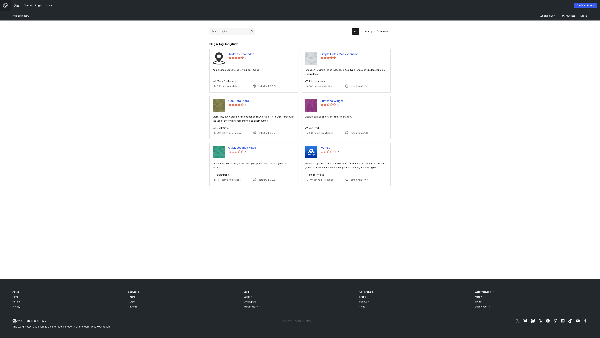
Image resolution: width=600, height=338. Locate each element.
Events (362, 296)
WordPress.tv (252, 306)
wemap (325, 147)
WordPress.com (484, 291)
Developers (250, 301)
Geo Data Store (238, 100)
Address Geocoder (241, 54)
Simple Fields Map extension (339, 54)
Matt (478, 296)
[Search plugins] (252, 31)
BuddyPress (482, 306)
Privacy (16, 306)
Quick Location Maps (242, 147)
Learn (247, 291)
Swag (363, 306)
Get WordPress (585, 5)
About (15, 291)
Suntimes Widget (331, 100)
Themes (132, 296)
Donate (364, 301)
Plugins (131, 301)
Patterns (132, 306)
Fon (44, 321)
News (15, 296)
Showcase (133, 291)
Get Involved (366, 291)
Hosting (16, 301)
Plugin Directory (20, 15)
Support (248, 296)
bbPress (480, 301)
